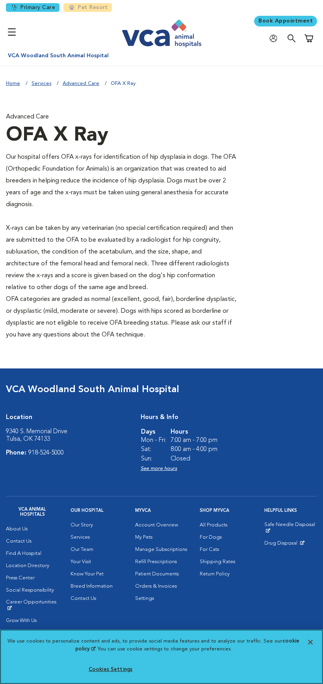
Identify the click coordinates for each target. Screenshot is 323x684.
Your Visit (81, 561)
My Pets (143, 537)
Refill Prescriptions (156, 561)
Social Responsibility (30, 590)
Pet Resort (93, 7)
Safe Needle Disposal (290, 527)
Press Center (20, 578)
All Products (213, 525)
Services (41, 83)
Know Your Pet (87, 574)
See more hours (159, 468)
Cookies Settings (110, 669)
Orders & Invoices (156, 586)
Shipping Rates (217, 561)
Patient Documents (157, 574)
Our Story (82, 525)
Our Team (82, 549)
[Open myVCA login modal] (275, 38)
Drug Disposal (284, 545)
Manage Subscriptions (161, 549)
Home (13, 83)
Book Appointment (285, 21)
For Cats (209, 549)
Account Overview (156, 525)
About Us (17, 529)
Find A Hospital (23, 553)
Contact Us (19, 541)
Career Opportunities (32, 605)
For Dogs (211, 537)
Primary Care (37, 7)
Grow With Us (21, 620)
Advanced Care (81, 83)
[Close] (310, 642)
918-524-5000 (46, 453)
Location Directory (27, 565)
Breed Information (92, 586)
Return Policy (215, 574)
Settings (144, 598)
